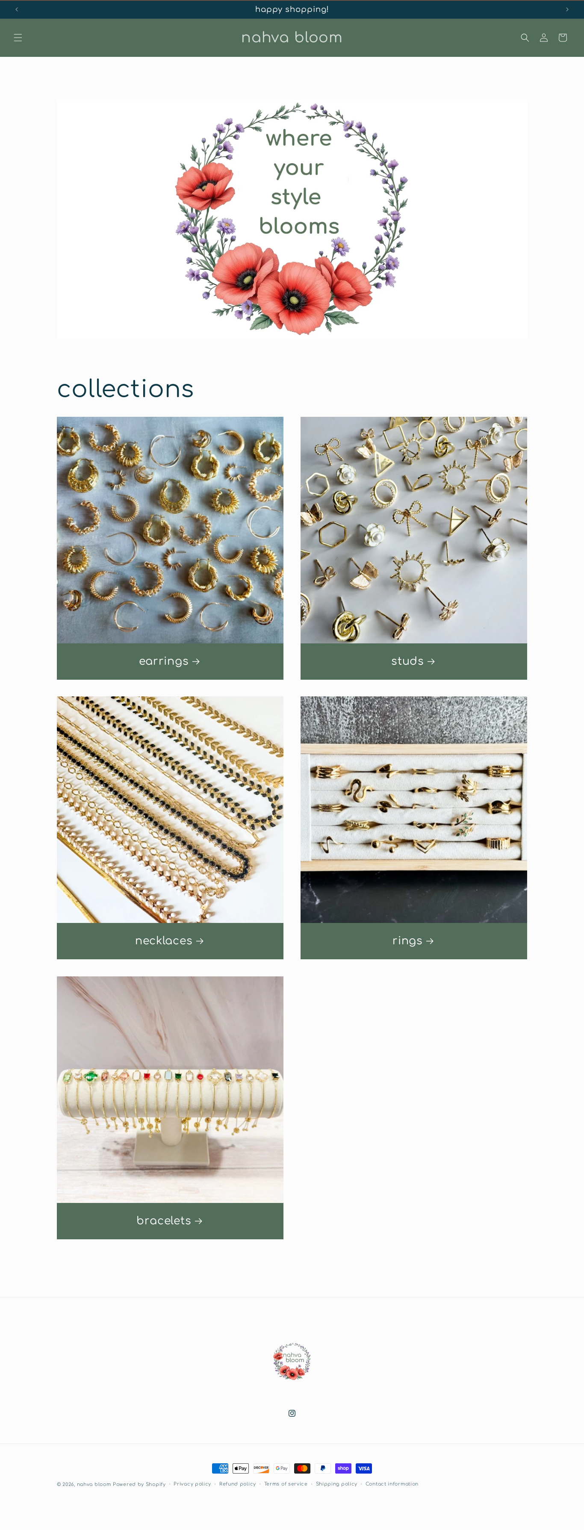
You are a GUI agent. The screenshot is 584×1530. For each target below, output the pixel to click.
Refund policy (237, 1484)
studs (407, 661)
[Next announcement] (567, 9)
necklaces (164, 941)
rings (407, 941)
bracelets (164, 1221)
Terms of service (286, 1484)
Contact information (392, 1484)
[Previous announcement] (16, 9)
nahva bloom (94, 1484)
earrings (164, 661)
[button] (18, 37)
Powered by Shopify (139, 1484)
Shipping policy (337, 1484)
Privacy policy (192, 1484)
